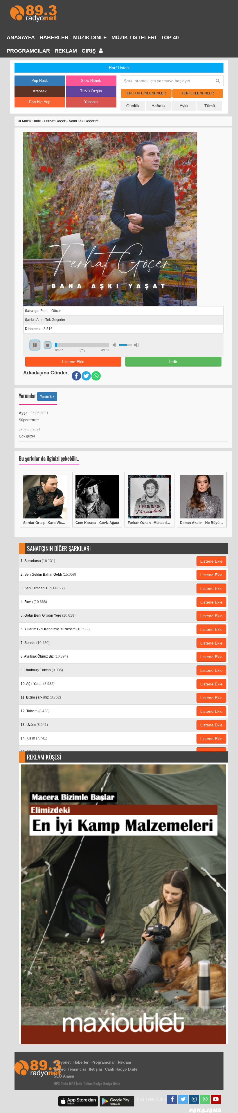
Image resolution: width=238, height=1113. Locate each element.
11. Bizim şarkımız (41, 697)
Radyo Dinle (111, 1083)
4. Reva (34, 602)
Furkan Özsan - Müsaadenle (149, 523)
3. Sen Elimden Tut (43, 588)
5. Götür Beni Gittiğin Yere (48, 615)
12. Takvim (35, 711)
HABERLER (53, 37)
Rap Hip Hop (39, 102)
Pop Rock (39, 80)
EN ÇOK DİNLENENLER (146, 93)
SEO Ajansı (64, 1076)
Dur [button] (48, 345)
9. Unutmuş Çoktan (42, 670)
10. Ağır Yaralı (38, 684)
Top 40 (170, 37)
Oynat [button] (35, 345)
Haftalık (158, 105)
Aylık (184, 105)
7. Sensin (35, 643)
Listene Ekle (73, 361)
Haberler (81, 1062)
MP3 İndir (75, 1083)
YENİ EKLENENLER (197, 93)
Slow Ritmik (91, 80)
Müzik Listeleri (133, 37)
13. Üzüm (34, 725)
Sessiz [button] (115, 345)
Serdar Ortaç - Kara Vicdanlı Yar (45, 523)
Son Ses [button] (136, 345)
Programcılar (28, 51)
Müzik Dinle (90, 37)
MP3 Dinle (61, 1083)
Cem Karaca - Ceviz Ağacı (97, 523)
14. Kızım (34, 738)
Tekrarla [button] (82, 350)
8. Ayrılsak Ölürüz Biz (44, 656)
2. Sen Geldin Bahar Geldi (48, 574)
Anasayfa (21, 37)
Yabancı (91, 102)
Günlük (132, 105)
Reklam (66, 51)
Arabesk (40, 91)
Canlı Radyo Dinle (121, 1069)
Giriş (89, 51)
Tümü (209, 105)
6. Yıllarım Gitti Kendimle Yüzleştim (55, 629)
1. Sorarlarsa (38, 561)
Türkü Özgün (91, 91)
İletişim (95, 1069)
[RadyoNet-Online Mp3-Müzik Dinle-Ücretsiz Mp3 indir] (33, 13)
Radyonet (62, 1062)
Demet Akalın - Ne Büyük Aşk (201, 523)
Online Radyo (93, 1083)
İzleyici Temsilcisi (70, 1069)
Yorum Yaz (47, 396)
